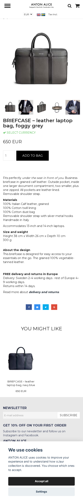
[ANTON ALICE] (41, 5)
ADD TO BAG (32, 155)
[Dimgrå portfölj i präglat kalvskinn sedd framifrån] (41, 60)
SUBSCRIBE (68, 415)
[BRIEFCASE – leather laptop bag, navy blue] (21, 359)
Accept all (41, 481)
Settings (41, 491)
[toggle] (9, 6)
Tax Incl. (53, 14)
